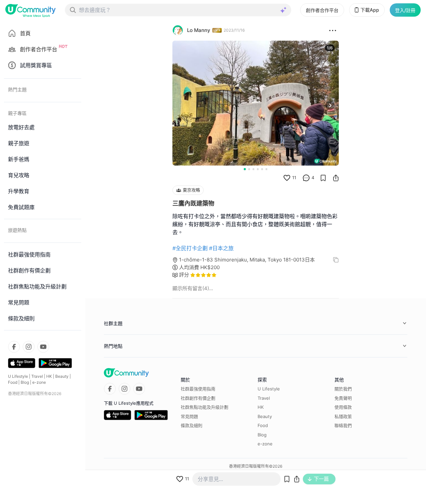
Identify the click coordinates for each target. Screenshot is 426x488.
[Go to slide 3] (253, 169)
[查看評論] (306, 178)
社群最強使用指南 (198, 388)
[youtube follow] (43, 347)
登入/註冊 (405, 10)
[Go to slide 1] (245, 169)
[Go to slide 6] (266, 169)
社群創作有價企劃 (198, 398)
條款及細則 (191, 425)
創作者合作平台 (322, 10)
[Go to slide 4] (258, 169)
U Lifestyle (18, 376)
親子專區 (17, 113)
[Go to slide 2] (249, 169)
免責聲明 (343, 398)
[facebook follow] (14, 347)
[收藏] (323, 178)
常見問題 (189, 416)
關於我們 (343, 388)
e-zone (39, 382)
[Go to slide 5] (262, 169)
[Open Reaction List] (332, 30)
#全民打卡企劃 (190, 248)
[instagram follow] (29, 347)
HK (49, 376)
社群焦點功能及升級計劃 (204, 407)
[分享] (336, 178)
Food (12, 382)
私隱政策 (343, 416)
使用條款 (343, 407)
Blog (25, 382)
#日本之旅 (221, 248)
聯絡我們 (343, 425)
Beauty (62, 376)
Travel (37, 376)
